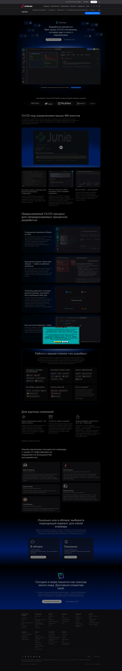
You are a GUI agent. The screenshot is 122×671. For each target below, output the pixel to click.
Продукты (46, 6)
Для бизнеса (55, 6)
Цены (87, 6)
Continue (93, 2)
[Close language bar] (99, 2)
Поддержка (81, 6)
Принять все (57, 341)
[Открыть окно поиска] (92, 6)
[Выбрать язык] (99, 6)
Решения (73, 6)
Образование (65, 6)
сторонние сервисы (49, 338)
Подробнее (75, 332)
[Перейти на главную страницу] (27, 6)
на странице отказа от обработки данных (62, 339)
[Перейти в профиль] (94, 6)
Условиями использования (59, 337)
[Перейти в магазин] (97, 6)
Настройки (65, 341)
